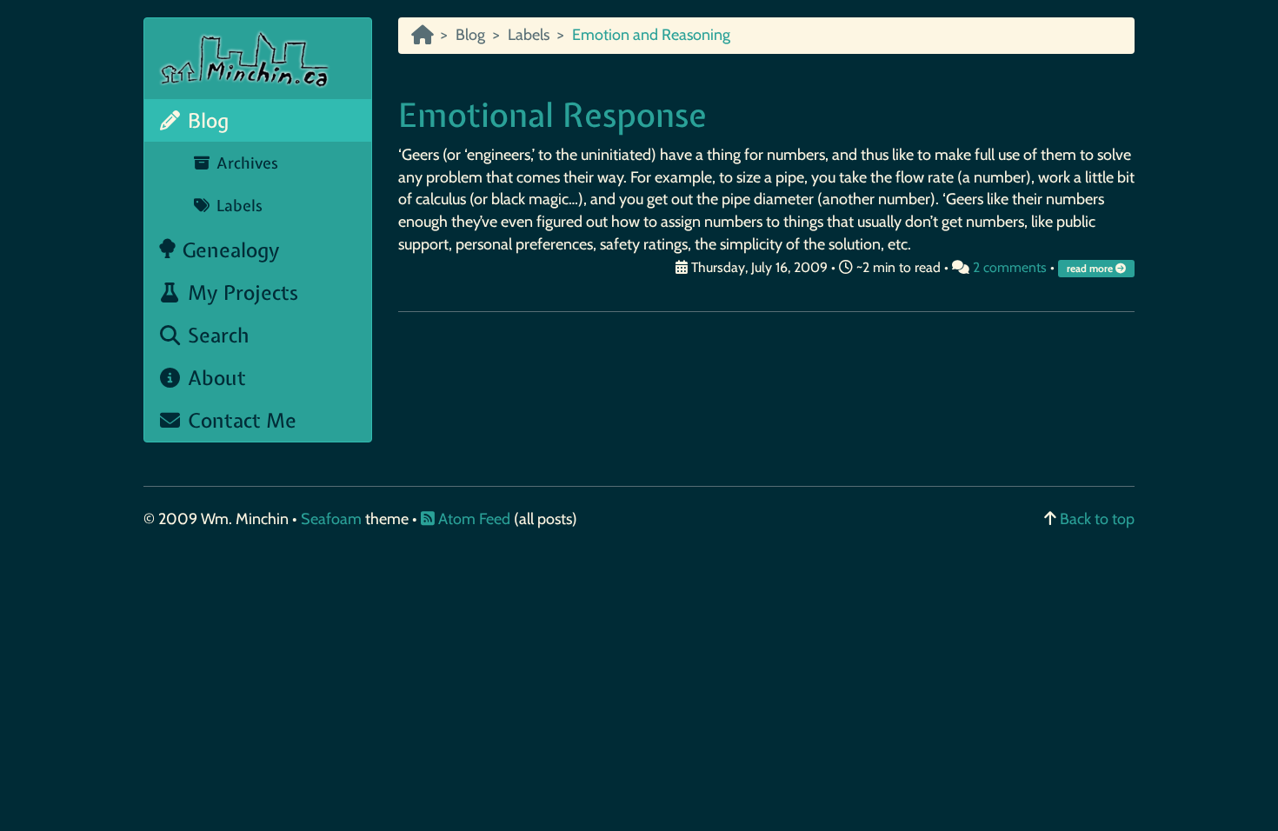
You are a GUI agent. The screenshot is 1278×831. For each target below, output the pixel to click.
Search (216, 335)
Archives (245, 163)
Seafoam (333, 519)
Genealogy (228, 249)
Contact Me (239, 420)
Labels (237, 205)
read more (1091, 269)
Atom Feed (472, 519)
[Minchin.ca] (422, 34)
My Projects (240, 292)
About (214, 377)
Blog (206, 120)
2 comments (1010, 267)
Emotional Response (552, 115)
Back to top (1097, 519)
